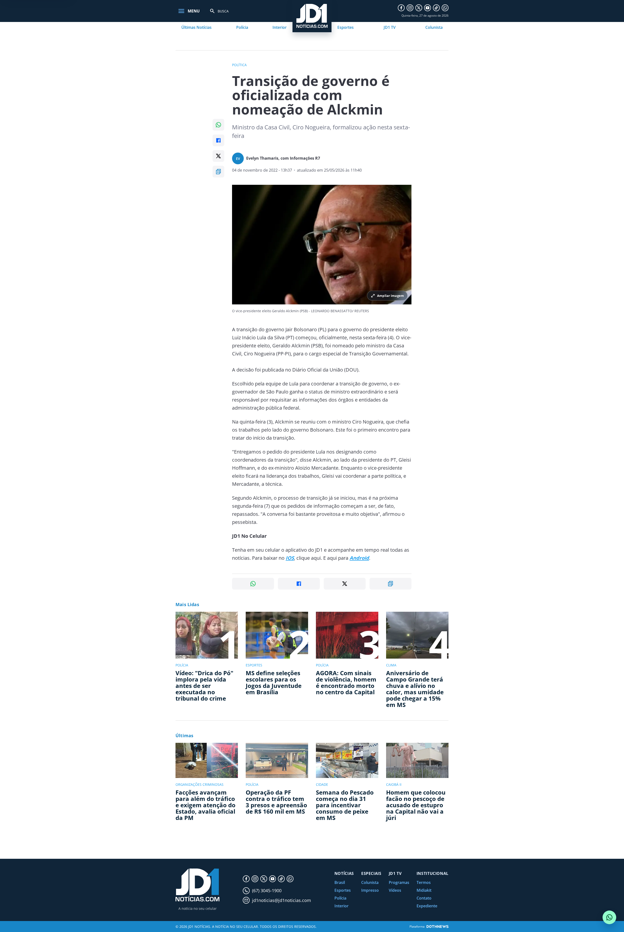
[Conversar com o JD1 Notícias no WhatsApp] (609, 917)
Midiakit (424, 890)
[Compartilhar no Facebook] (218, 140)
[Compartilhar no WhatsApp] (218, 125)
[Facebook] (401, 7)
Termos (424, 882)
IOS (290, 558)
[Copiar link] (218, 171)
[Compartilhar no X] (218, 156)
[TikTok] (436, 7)
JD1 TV (390, 27)
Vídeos (395, 890)
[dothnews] (437, 926)
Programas (399, 882)
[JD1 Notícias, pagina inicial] (197, 885)
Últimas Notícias (196, 27)
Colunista (434, 27)
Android (359, 558)
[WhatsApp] (445, 7)
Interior (280, 27)
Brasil (339, 882)
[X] (418, 7)
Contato (424, 898)
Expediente (427, 906)
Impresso (370, 890)
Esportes (345, 27)
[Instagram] (410, 7)
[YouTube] (427, 7)
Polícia (242, 27)
